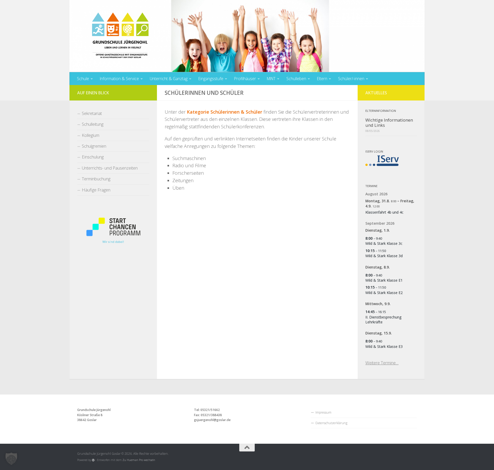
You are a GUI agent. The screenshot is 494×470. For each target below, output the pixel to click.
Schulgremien (94, 146)
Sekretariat (92, 113)
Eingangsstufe (210, 78)
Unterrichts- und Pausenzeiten (110, 168)
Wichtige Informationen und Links (389, 122)
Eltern (322, 78)
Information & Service (119, 78)
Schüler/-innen (351, 78)
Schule (83, 78)
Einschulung (93, 157)
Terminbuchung (96, 179)
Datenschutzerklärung (331, 423)
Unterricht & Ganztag (169, 78)
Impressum (323, 412)
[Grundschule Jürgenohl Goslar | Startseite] (120, 38)
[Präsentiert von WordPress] (93, 460)
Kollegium (90, 135)
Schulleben (296, 78)
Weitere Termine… (382, 363)
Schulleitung (92, 124)
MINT (271, 78)
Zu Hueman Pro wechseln (138, 460)
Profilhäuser (245, 78)
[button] (11, 458)
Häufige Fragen (96, 190)
